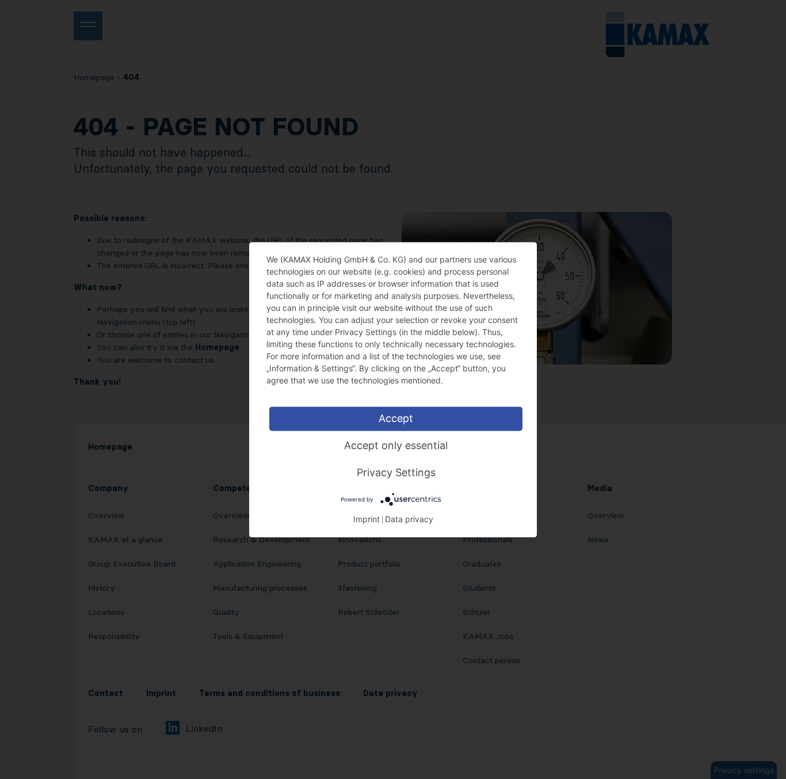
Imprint (366, 519)
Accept (396, 418)
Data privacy (409, 519)
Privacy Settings (396, 472)
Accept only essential (396, 445)
